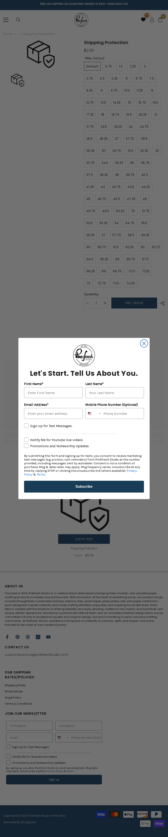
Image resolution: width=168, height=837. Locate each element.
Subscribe (84, 486)
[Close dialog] (144, 343)
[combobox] (93, 413)
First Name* (33, 384)
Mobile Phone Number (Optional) (111, 405)
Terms (41, 474)
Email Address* (36, 405)
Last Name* (94, 384)
